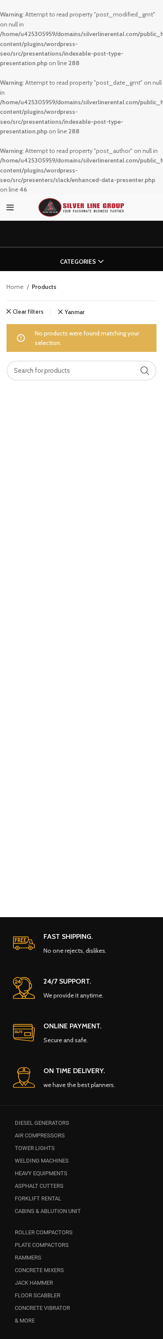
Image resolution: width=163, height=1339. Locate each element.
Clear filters (28, 312)
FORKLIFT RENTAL (38, 1198)
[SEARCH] (145, 371)
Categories (78, 262)
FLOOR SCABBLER (37, 1295)
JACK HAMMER (34, 1282)
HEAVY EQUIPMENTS (41, 1173)
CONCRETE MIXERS (39, 1270)
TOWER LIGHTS (35, 1148)
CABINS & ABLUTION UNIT (48, 1211)
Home (16, 287)
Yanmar (74, 312)
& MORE (25, 1320)
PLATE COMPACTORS (42, 1245)
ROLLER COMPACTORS (44, 1232)
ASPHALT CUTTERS (39, 1186)
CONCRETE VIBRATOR (42, 1308)
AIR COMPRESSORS (40, 1135)
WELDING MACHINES (42, 1160)
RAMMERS (28, 1257)
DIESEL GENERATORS (42, 1123)
